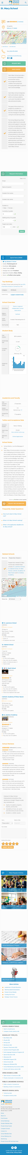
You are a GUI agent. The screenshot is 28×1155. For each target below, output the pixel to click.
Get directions (13, 46)
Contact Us (4, 1131)
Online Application (17, 437)
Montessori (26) (8, 1045)
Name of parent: (7, 187)
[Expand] (3, 586)
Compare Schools (5, 1129)
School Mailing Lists (6, 1136)
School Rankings (5, 1121)
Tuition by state (8, 1093)
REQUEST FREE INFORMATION (16, 504)
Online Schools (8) (8, 1062)
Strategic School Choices (11, 997)
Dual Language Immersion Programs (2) (14, 1052)
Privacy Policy (18, 1153)
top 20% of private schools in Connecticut (13, 285)
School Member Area (6, 1134)
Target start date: (7, 224)
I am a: (3, 820)
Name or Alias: (17, 820)
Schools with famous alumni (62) (12, 1069)
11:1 (21, 410)
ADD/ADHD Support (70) (10, 1059)
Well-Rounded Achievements (12, 990)
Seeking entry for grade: (9, 218)
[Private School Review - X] (12, 1147)
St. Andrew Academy (10, 715)
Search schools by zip (9, 1029)
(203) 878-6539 (13, 51)
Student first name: (7, 193)
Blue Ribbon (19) (8, 1038)
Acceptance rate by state (10, 1096)
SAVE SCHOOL (16, 69)
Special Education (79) (9, 1055)
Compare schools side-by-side (11, 1031)
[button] (14, 36)
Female (10, 208)
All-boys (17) (7, 1043)
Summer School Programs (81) (11, 1050)
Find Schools (4, 1118)
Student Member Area (6, 1123)
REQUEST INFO (16, 63)
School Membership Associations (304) (14, 1067)
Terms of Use (9, 1153)
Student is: (5, 206)
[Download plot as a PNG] (24, 355)
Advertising (4, 1139)
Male (5, 208)
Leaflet (17, 43)
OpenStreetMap (23, 43)
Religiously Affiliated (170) (10, 1064)
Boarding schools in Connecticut (12, 1087)
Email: (4, 181)
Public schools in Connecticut (11, 1084)
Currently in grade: (7, 211)
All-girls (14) (7, 1040)
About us (3, 1116)
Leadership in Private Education (13, 987)
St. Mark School (11, 668)
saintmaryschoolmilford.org (14, 56)
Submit (22, 231)
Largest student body (17, 295)
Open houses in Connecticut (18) (12, 1076)
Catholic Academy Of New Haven (16, 572)
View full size (5, 46)
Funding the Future (10, 995)
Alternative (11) (7, 1057)
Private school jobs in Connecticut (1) (13, 1078)
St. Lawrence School (19, 567)
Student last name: (7, 199)
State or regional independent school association (17, 308)
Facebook (15, 1147)
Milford (9, 28)
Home (2, 1113)
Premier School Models (10, 992)
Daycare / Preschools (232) (10, 1047)
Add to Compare (8, 627)
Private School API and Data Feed (9, 1141)
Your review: (4, 827)
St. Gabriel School (13, 569)
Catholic (17, 314)
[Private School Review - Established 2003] (14, 2)
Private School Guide (6, 1126)
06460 (15, 28)
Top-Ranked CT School (10, 262)
